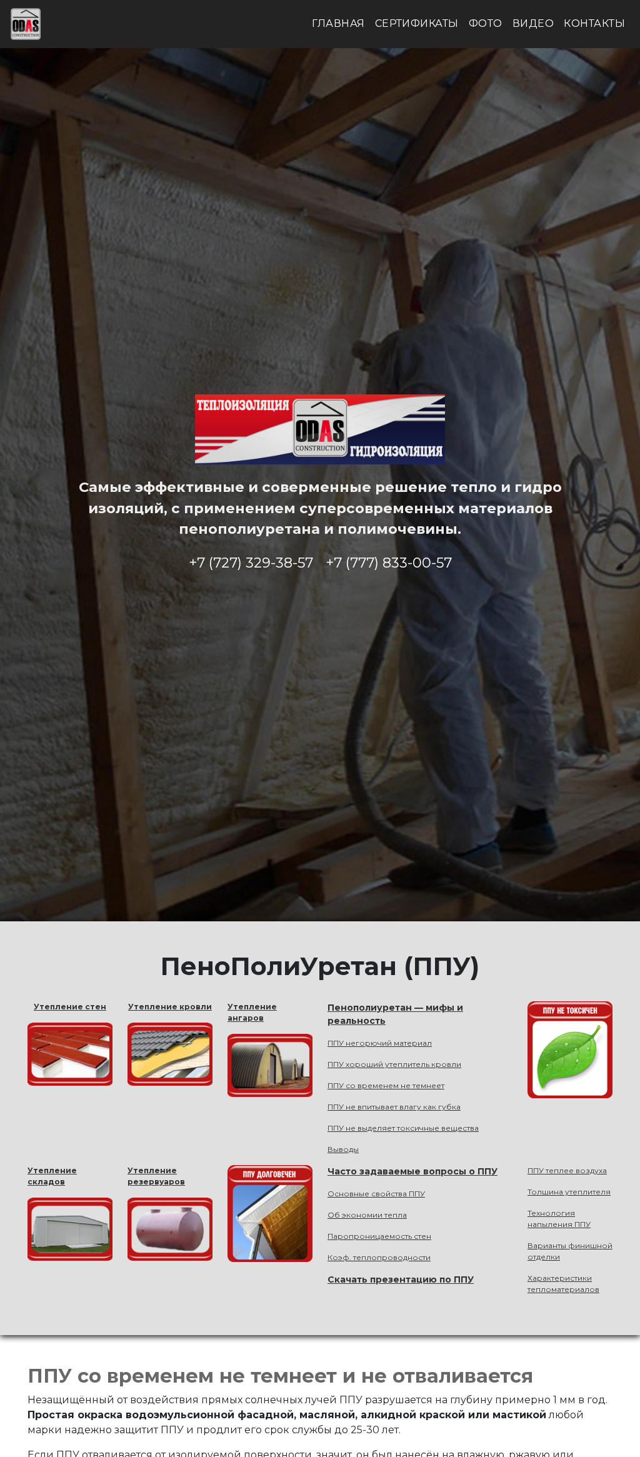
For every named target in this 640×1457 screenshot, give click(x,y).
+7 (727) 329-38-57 (251, 562)
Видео (533, 23)
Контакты (594, 23)
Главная (338, 23)
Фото (485, 23)
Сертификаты (417, 23)
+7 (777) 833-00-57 (389, 562)
